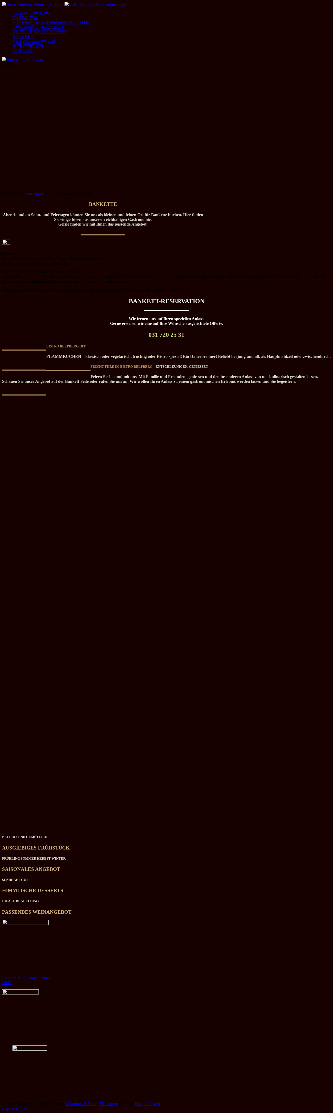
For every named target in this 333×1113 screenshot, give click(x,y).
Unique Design (147, 1104)
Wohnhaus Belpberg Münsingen (91, 1104)
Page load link (13, 1108)
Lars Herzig (34, 194)
